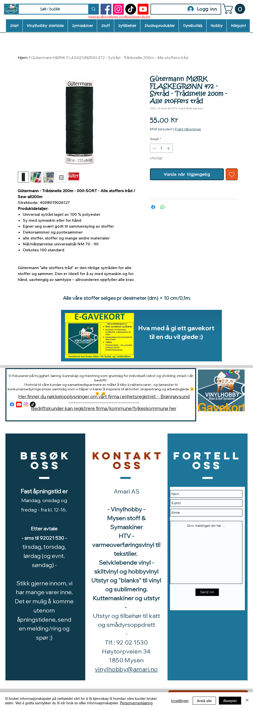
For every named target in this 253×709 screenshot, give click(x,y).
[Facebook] (106, 9)
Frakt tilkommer (188, 129)
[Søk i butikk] (93, 9)
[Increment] (169, 148)
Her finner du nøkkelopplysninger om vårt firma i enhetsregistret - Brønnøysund (104, 396)
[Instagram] (118, 9)
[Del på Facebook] (153, 207)
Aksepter (230, 700)
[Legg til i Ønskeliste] (232, 174)
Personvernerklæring (136, 702)
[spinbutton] (161, 148)
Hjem (23, 57)
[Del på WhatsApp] (163, 207)
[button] (235, 9)
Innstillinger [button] (180, 700)
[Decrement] (154, 148)
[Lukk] (247, 700)
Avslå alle (204, 700)
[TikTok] (130, 9)
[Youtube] (143, 9)
